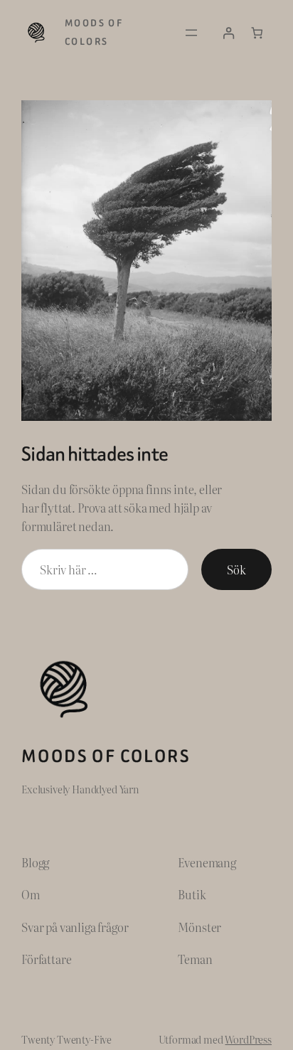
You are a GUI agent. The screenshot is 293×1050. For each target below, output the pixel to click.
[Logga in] (228, 33)
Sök (236, 569)
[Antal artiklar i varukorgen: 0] (257, 33)
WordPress (248, 1039)
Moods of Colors (106, 756)
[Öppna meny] (191, 32)
